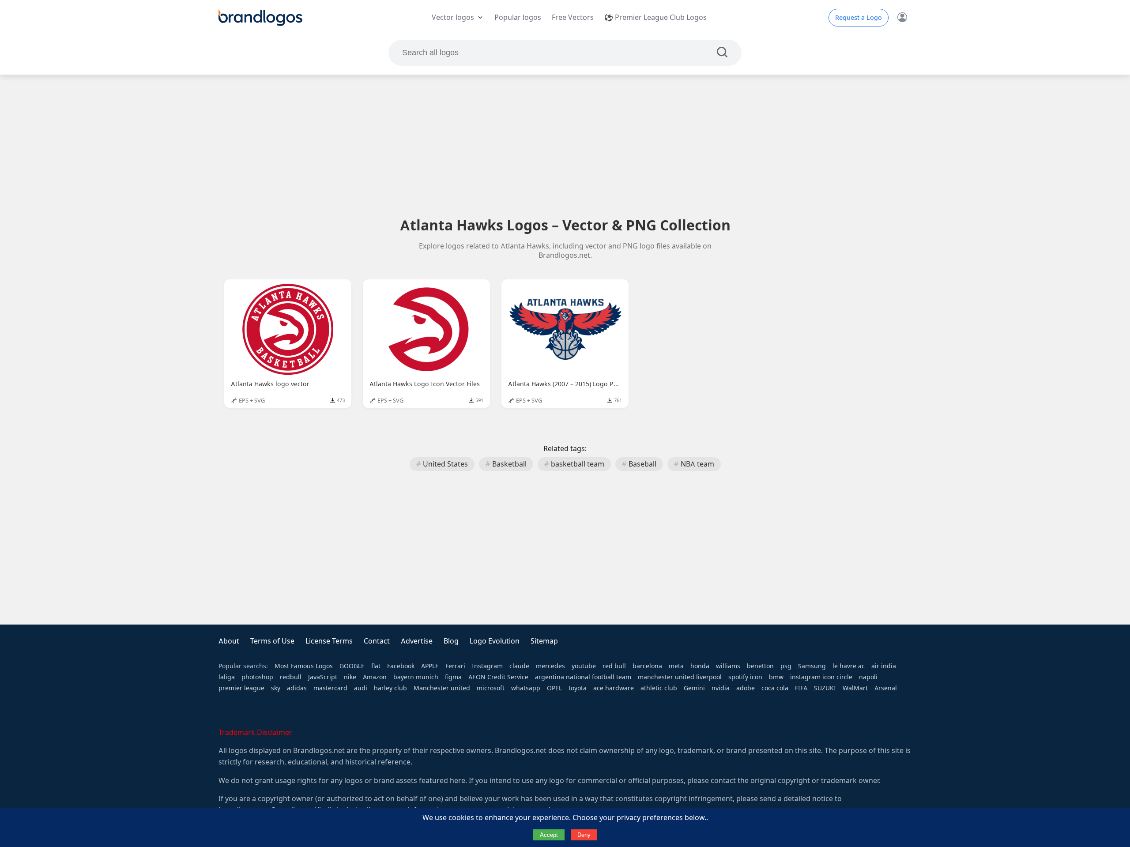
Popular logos (517, 17)
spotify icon (745, 677)
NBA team (697, 464)
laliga (226, 677)
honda (699, 666)
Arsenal (885, 688)
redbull (290, 677)
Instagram (487, 666)
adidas (297, 688)
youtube (584, 666)
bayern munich (415, 677)
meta (676, 666)
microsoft (491, 688)
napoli (868, 677)
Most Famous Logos (304, 666)
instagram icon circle (821, 677)
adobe (745, 688)
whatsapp (525, 688)
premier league (241, 688)
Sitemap (544, 641)
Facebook (400, 666)
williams (728, 666)
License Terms (329, 641)
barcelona (647, 666)
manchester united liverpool (680, 677)
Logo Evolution (495, 641)
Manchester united (442, 688)
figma (453, 677)
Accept (549, 835)
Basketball (509, 464)
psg (785, 666)
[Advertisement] (565, 145)
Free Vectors (573, 17)
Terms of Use (272, 641)
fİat (375, 666)
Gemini (694, 688)
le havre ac (848, 666)
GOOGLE (352, 666)
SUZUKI (825, 688)
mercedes (550, 666)
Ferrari (455, 666)
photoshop (257, 677)
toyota (578, 688)
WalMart (855, 688)
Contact (377, 641)
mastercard (330, 688)
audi (360, 688)
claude (519, 666)
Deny (584, 835)
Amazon (375, 677)
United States (445, 464)
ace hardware (613, 688)
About (228, 641)
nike (350, 677)
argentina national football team (583, 677)
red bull (614, 666)
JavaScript (322, 677)
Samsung (812, 666)
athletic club (658, 688)
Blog (451, 641)
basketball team (577, 464)
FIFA (801, 688)
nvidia (721, 688)
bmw (776, 677)
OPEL (554, 688)
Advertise (417, 641)
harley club (390, 688)
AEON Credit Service (498, 677)
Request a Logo (858, 18)
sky (275, 688)
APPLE (430, 666)
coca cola (774, 688)
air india (883, 666)
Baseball (642, 464)
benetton (760, 666)
